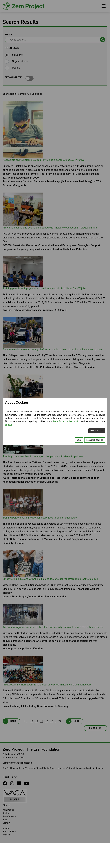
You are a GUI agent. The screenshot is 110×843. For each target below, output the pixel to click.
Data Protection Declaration (66, 421)
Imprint (8, 424)
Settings (94, 431)
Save (79, 440)
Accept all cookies (94, 440)
